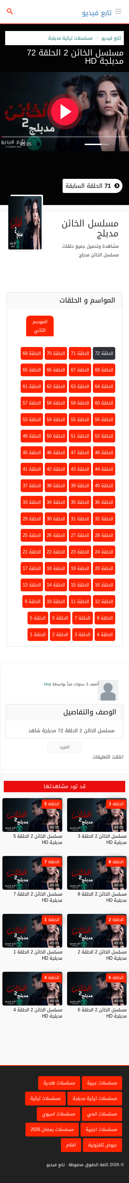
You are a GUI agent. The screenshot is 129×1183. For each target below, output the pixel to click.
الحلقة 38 (56, 485)
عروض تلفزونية (102, 1145)
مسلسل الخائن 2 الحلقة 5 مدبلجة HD (37, 839)
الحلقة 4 (105, 634)
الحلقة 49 (32, 436)
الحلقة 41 (32, 469)
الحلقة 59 (80, 403)
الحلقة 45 (32, 452)
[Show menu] (118, 10)
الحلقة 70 (56, 353)
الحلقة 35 (80, 502)
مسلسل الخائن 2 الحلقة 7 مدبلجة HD (37, 897)
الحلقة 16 (104, 585)
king (47, 684)
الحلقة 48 (104, 452)
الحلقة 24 (104, 552)
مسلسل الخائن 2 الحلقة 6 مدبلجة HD (102, 1013)
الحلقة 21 (32, 552)
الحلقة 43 (80, 469)
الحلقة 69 (32, 353)
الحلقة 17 (32, 568)
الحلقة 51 (80, 436)
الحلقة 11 (80, 601)
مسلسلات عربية (102, 1083)
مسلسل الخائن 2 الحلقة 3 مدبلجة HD (102, 839)
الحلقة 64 (104, 386)
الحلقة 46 (56, 452)
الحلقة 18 (56, 568)
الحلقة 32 (104, 518)
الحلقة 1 (38, 634)
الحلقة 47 (80, 452)
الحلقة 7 (82, 618)
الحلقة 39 (80, 485)
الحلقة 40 (104, 485)
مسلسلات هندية (59, 1083)
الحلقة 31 (80, 518)
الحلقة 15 (80, 585)
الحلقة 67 (80, 370)
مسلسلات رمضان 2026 (52, 1129)
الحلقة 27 (80, 535)
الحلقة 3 (82, 634)
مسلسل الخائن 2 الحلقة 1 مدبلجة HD (37, 955)
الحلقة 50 (56, 436)
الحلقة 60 (104, 403)
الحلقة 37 (32, 485)
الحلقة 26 (56, 535)
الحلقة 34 (56, 502)
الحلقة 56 (104, 419)
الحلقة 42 (56, 469)
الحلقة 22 (56, 552)
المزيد (64, 747)
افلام (71, 1145)
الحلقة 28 (104, 535)
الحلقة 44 (104, 469)
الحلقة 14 (56, 585)
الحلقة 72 (104, 353)
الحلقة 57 (32, 403)
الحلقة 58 (56, 403)
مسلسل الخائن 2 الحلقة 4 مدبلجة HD (37, 1013)
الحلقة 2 (60, 634)
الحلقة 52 (104, 436)
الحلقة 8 (105, 618)
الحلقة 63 (80, 386)
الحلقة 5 (38, 618)
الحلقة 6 (60, 618)
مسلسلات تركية (45, 1098)
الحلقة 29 (32, 518)
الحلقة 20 (104, 568)
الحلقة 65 (32, 370)
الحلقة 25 (32, 535)
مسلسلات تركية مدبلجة (70, 38)
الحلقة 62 (56, 386)
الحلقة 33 (32, 502)
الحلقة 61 (32, 386)
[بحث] (10, 12)
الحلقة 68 (104, 370)
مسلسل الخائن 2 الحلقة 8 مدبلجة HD (102, 897)
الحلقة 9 (33, 601)
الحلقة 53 (32, 419)
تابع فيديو (96, 12)
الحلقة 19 (80, 568)
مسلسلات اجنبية (101, 1129)
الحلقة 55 (80, 419)
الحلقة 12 (104, 601)
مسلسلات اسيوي (58, 1114)
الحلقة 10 (56, 601)
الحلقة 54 (56, 419)
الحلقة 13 (32, 585)
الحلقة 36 (104, 502)
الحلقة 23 (80, 552)
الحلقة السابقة (88, 185)
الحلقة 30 (56, 518)
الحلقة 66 (56, 370)
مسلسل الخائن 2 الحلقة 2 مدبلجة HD (102, 955)
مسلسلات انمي (102, 1114)
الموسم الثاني (40, 326)
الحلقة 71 (80, 353)
